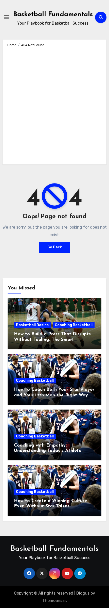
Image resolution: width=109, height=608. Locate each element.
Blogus (82, 593)
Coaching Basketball (74, 325)
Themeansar (54, 600)
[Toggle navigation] (7, 17)
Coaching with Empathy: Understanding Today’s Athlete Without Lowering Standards (47, 451)
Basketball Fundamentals (53, 14)
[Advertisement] (54, 104)
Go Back (54, 247)
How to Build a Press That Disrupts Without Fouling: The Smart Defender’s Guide (52, 339)
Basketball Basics (32, 325)
